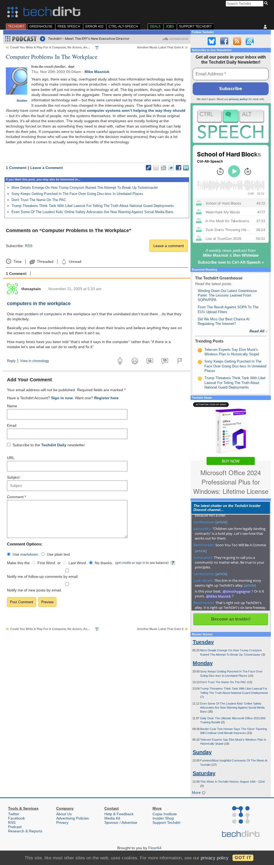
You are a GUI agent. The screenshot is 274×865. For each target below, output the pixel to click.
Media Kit (112, 818)
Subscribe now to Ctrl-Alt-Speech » (231, 262)
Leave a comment (168, 246)
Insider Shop (163, 818)
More (197, 792)
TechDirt (16, 26)
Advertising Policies (72, 818)
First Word (46, 563)
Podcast (15, 827)
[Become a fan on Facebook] (224, 41)
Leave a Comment (46, 168)
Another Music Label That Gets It (160, 47)
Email (11, 425)
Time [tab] (17, 261)
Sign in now (62, 398)
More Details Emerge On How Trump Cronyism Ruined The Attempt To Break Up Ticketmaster (85, 188)
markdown (29, 554)
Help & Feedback (119, 814)
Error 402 (94, 26)
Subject (13, 477)
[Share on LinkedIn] (186, 167)
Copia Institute (165, 814)
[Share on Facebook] (178, 167)
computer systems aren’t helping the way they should (136, 110)
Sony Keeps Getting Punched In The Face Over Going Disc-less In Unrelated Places (77, 194)
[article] (221, 522)
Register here (106, 398)
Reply (11, 361)
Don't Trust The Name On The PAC (39, 200)
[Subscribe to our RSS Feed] (237, 41)
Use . (26, 554)
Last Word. (77, 563)
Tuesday (203, 642)
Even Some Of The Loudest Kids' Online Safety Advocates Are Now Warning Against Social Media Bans (92, 212)
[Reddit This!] (163, 167)
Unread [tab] (74, 261)
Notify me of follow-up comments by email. (43, 576)
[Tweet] (171, 167)
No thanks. (104, 563)
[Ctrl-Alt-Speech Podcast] (230, 124)
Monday (203, 663)
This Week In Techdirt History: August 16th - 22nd (232, 781)
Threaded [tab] (45, 261)
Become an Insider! (230, 619)
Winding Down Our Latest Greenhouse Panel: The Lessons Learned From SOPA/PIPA (227, 295)
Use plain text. (59, 554)
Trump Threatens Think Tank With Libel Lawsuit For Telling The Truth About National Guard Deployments (93, 206)
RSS (28, 246)
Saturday (204, 773)
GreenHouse (40, 26)
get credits (123, 562)
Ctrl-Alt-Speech (123, 26)
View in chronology (34, 361)
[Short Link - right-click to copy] (148, 167)
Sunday (202, 752)
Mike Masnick (97, 72)
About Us (64, 814)
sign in (140, 562)
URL (10, 458)
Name (12, 406)
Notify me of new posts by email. (34, 590)
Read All (258, 331)
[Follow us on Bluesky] (212, 41)
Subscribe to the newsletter (49, 445)
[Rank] (200, 350)
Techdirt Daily (53, 445)
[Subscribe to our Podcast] (250, 41)
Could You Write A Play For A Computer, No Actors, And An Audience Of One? (65, 47)
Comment (16, 497)
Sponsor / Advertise (120, 822)
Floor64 (154, 848)
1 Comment (16, 168)
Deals (155, 26)
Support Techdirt (195, 26)
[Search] (266, 3)
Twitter (13, 814)
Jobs (170, 26)
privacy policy (238, 99)
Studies (22, 100)
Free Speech (69, 26)
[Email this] (156, 167)
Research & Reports (25, 831)
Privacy (62, 822)
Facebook (16, 818)
